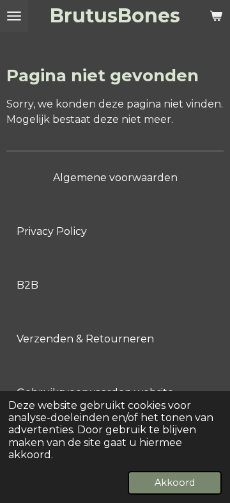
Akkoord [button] (175, 482)
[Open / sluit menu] (14, 16)
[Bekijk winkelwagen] (216, 16)
